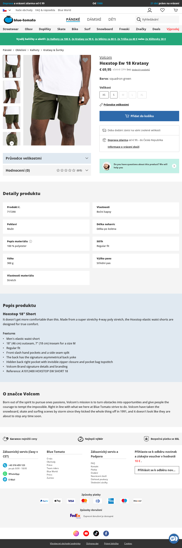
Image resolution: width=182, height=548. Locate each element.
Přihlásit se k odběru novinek (158, 470)
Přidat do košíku (142, 116)
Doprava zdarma (118, 140)
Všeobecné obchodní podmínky (65, 543)
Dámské (94, 19)
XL (144, 94)
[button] (47, 158)
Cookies (128, 543)
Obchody (51, 461)
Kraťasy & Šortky (53, 50)
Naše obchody (24, 10)
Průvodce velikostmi (116, 104)
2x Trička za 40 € (127, 39)
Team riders (53, 468)
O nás (49, 458)
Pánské (73, 19)
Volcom (106, 57)
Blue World (64, 10)
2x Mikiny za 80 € (105, 39)
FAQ (93, 463)
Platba (94, 469)
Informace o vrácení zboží (123, 146)
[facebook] (106, 533)
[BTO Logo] (31, 19)
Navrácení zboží (99, 476)
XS (104, 94)
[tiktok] (96, 533)
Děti (112, 19)
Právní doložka (111, 543)
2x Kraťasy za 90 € (82, 39)
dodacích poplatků (141, 69)
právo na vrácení (165, 3)
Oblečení (20, 50)
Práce (49, 465)
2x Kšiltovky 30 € (155, 39)
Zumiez (50, 477)
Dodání (94, 472)
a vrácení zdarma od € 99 (23, 3)
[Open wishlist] (162, 10)
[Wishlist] (88, 58)
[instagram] (76, 533)
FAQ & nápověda (45, 10)
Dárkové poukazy (99, 479)
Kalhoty (34, 50)
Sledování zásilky (99, 482)
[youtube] (86, 533)
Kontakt (94, 466)
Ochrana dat (92, 543)
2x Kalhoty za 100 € (58, 39)
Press (49, 474)
